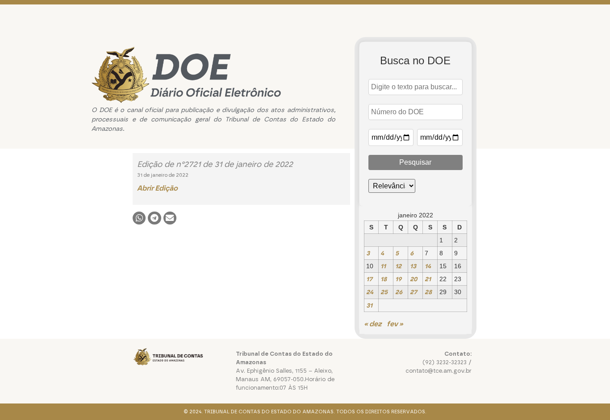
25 (384, 292)
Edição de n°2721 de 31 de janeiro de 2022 (215, 164)
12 (398, 266)
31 (369, 305)
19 (398, 279)
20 (413, 279)
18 (383, 279)
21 (428, 279)
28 (428, 292)
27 (413, 292)
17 (369, 279)
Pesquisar (415, 162)
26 (398, 292)
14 (428, 266)
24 (369, 292)
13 (413, 266)
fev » (395, 324)
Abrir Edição (157, 188)
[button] (139, 218)
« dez (372, 324)
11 (383, 266)
